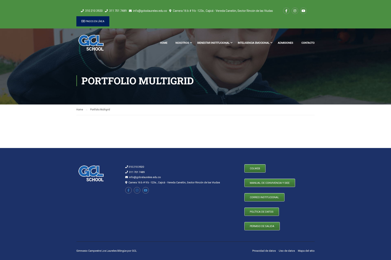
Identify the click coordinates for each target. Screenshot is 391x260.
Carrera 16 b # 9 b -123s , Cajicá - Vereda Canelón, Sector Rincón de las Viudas (223, 10)
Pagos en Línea (94, 21)
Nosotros (182, 42)
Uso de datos (287, 250)
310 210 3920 (94, 10)
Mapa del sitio (306, 250)
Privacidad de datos (264, 250)
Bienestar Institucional (213, 42)
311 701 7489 (118, 10)
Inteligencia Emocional (254, 42)
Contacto (308, 42)
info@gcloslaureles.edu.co (150, 10)
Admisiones (285, 42)
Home (163, 42)
